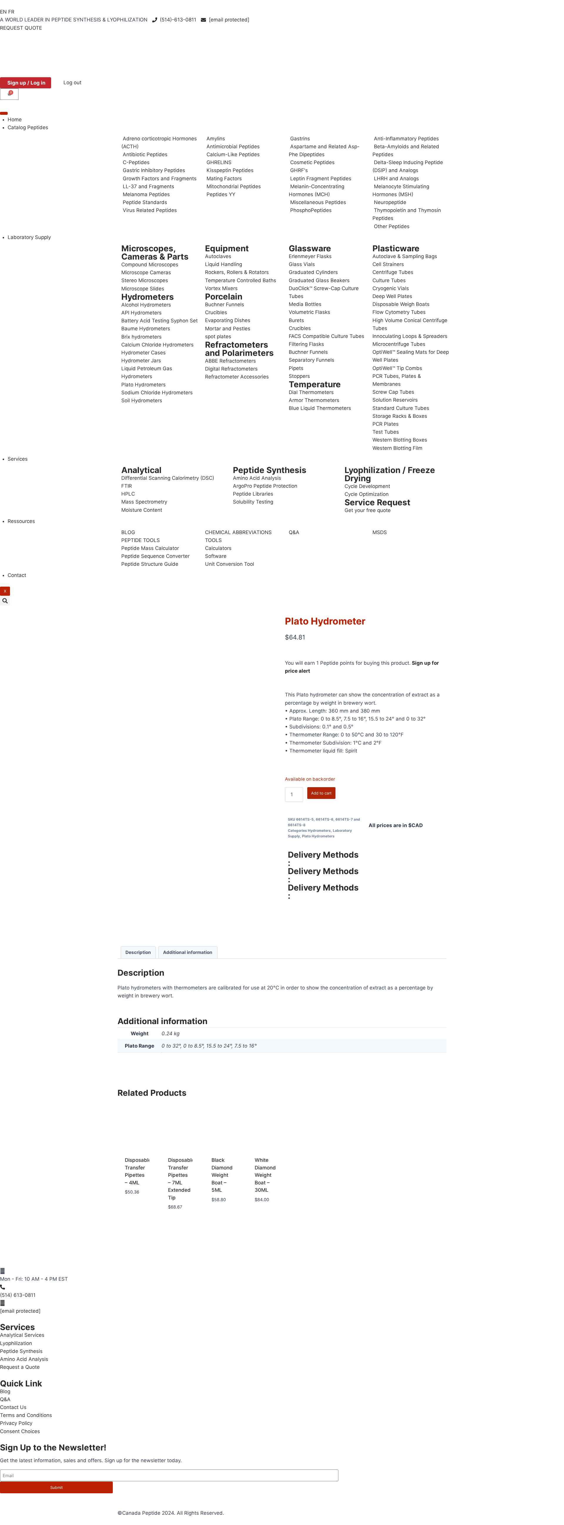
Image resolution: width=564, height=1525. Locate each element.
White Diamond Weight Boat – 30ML (265, 1175)
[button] (5, 600)
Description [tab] (138, 952)
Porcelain (223, 297)
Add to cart (321, 793)
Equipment (227, 248)
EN (3, 12)
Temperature (315, 384)
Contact (17, 575)
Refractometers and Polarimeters (239, 349)
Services (18, 459)
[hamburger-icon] (4, 113)
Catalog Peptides (28, 127)
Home (15, 119)
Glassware (310, 248)
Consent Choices (20, 1431)
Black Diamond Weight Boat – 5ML (222, 1175)
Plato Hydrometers (318, 836)
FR (11, 12)
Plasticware (395, 248)
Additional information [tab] (187, 952)
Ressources (21, 521)
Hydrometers (147, 297)
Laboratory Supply (29, 237)
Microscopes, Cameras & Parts (155, 252)
